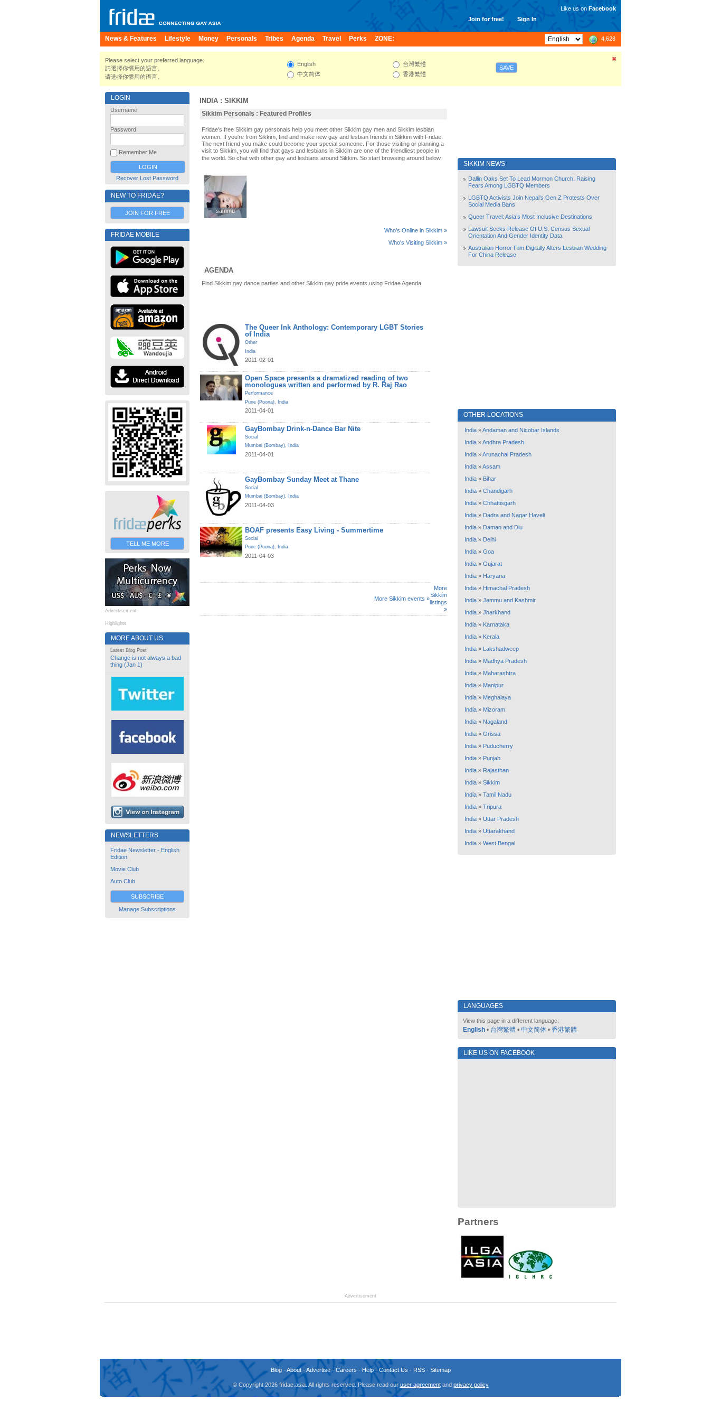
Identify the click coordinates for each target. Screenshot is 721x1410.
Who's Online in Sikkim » (415, 230)
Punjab (491, 758)
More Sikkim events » (402, 598)
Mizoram (494, 709)
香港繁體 (564, 1029)
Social (251, 437)
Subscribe (147, 896)
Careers (346, 1370)
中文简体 (533, 1029)
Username (123, 110)
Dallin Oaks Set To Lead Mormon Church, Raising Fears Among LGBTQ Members (531, 182)
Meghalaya (497, 697)
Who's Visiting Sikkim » (417, 242)
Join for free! (486, 19)
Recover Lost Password (147, 178)
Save (506, 67)
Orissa (491, 734)
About (294, 1370)
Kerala (491, 636)
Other (251, 342)
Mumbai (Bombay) (265, 445)
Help (368, 1370)
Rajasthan (496, 770)
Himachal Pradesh (506, 588)
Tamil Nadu (497, 794)
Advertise (318, 1370)
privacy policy (471, 1384)
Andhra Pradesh (503, 442)
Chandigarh (498, 491)
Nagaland (495, 721)
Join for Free (147, 213)
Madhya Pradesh (505, 661)
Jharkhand (496, 612)
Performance (259, 393)
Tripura (492, 807)
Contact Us (393, 1370)
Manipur (493, 685)
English (474, 1029)
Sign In (527, 19)
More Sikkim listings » (438, 598)
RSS (419, 1370)
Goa (488, 551)
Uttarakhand (499, 831)
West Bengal (499, 843)
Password (123, 129)
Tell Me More (147, 543)
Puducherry (498, 746)
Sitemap (440, 1370)
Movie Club (124, 869)
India (209, 101)
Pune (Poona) (259, 402)
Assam (491, 466)
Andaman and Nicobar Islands (520, 430)
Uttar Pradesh (501, 819)
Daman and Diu (503, 527)
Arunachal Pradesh (507, 454)
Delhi (489, 539)
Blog (276, 1370)
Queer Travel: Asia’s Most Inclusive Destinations (530, 216)
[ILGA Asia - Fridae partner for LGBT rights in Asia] (482, 1278)
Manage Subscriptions (147, 909)
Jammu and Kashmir (509, 600)
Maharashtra (499, 673)
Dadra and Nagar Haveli (514, 515)
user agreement (420, 1384)
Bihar (489, 478)
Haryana (494, 576)
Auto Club (122, 881)
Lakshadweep (501, 649)
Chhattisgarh (499, 503)
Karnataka (496, 624)
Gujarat (492, 564)
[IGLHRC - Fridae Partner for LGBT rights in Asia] (530, 1278)
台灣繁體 (503, 1029)
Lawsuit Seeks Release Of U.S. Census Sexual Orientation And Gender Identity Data (529, 232)
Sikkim (236, 101)
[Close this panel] (614, 61)
